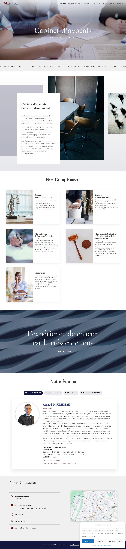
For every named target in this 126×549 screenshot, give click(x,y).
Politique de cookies (98, 545)
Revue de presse (109, 4)
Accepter (88, 541)
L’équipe (87, 4)
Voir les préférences (115, 541)
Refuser (101, 541)
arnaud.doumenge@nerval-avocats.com (62, 463)
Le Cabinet (62, 4)
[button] (122, 525)
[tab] (33, 393)
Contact (120, 4)
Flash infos (96, 4)
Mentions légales (107, 545)
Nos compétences (74, 4)
